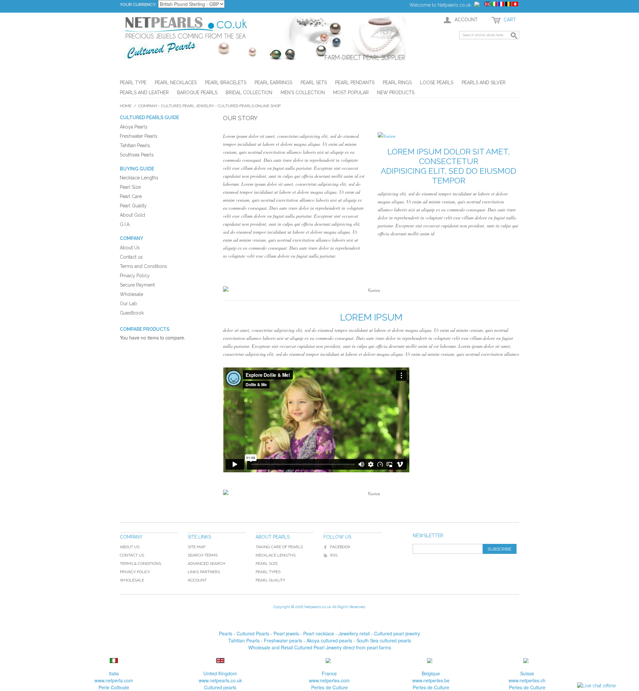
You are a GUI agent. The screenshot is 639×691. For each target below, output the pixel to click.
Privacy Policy (135, 572)
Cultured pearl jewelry (397, 633)
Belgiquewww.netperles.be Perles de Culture (431, 680)
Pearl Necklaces (176, 82)
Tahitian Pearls (244, 640)
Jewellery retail (354, 633)
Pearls (225, 633)
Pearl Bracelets (225, 82)
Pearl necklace (318, 633)
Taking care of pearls (279, 547)
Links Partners (204, 572)
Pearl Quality (270, 580)
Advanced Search (206, 563)
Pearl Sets (314, 82)
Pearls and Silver (484, 82)
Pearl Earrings (273, 82)
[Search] (514, 36)
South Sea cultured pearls (383, 640)
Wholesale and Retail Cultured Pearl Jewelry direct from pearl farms (319, 647)
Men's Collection (303, 92)
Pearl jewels (286, 633)
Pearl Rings (397, 82)
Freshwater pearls (283, 640)
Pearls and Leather (144, 92)
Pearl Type (133, 82)
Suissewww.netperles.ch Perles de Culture (527, 680)
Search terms (203, 555)
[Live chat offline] (596, 685)
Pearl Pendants (354, 82)
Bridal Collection (249, 92)
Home (125, 106)
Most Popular (351, 92)
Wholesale (132, 580)
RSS (333, 555)
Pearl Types (268, 572)
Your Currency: (138, 4)
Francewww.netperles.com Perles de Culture (329, 680)
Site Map (196, 547)
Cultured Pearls (253, 633)
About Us (129, 547)
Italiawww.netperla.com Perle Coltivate (114, 680)
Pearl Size (267, 563)
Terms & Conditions (140, 563)
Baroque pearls (197, 92)
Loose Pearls (436, 82)
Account (197, 580)
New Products (395, 92)
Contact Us (132, 555)
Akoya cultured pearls (329, 640)
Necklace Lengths (276, 555)
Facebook (340, 547)
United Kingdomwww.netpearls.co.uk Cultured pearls (220, 680)
